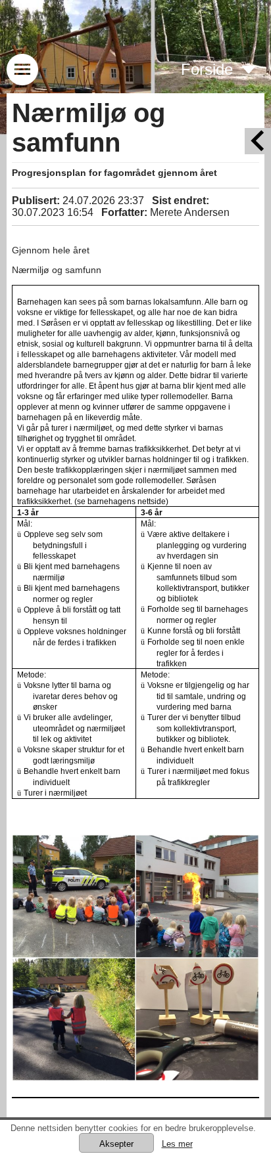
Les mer (177, 1144)
